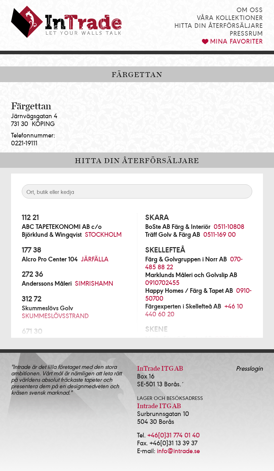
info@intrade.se (178, 450)
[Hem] (66, 22)
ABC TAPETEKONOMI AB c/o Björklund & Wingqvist (62, 230)
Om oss (250, 9)
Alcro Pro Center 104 (50, 259)
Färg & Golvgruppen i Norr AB (186, 259)
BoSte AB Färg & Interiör (177, 226)
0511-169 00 (219, 234)
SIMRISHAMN (94, 283)
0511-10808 (229, 226)
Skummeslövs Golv (47, 307)
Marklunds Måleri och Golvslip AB (191, 274)
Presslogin (249, 368)
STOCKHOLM (103, 234)
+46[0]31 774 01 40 (173, 434)
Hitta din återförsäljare (218, 25)
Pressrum (246, 33)
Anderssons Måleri (47, 283)
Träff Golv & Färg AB (172, 234)
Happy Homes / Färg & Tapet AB (189, 290)
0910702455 (162, 282)
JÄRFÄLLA (94, 258)
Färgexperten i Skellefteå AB (183, 306)
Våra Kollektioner (230, 17)
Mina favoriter (236, 40)
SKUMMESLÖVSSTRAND (55, 315)
